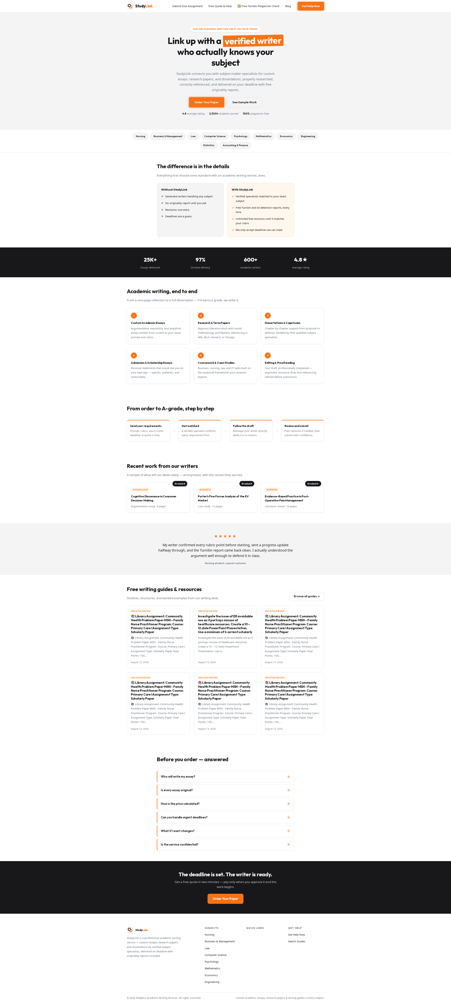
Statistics (208, 145)
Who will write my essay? (178, 776)
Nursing (140, 136)
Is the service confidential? (179, 844)
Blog (288, 6)
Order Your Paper (206, 102)
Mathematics (263, 136)
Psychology (240, 136)
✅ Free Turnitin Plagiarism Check (258, 6)
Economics (286, 136)
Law (193, 136)
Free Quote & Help (220, 6)
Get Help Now (311, 6)
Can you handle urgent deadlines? (184, 817)
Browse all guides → (307, 596)
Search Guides (296, 941)
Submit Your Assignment (187, 6)
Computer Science (215, 136)
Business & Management (168, 136)
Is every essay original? (177, 790)
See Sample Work (244, 102)
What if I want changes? (177, 831)
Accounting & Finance (235, 145)
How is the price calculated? (180, 804)
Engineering (308, 136)
